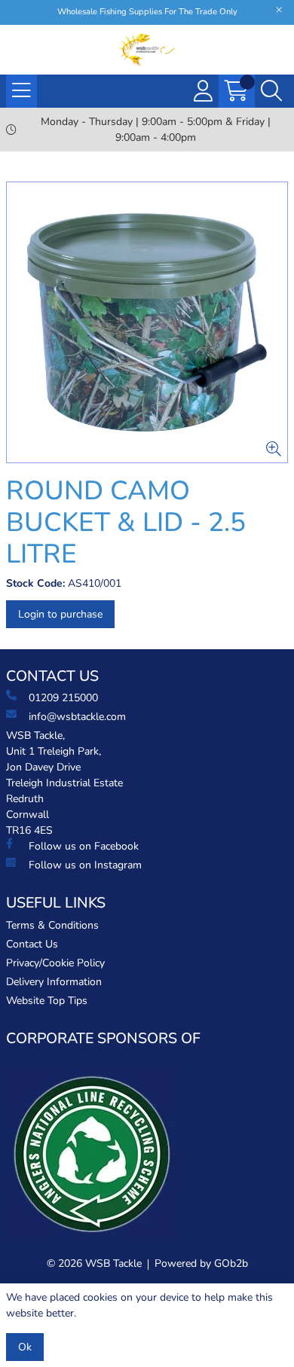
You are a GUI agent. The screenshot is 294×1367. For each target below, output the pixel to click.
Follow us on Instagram (85, 865)
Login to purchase (60, 614)
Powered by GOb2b (201, 1263)
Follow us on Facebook (84, 846)
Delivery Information (54, 982)
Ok (25, 1347)
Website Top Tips (46, 1000)
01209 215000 (63, 698)
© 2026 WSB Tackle (94, 1263)
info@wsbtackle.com (77, 716)
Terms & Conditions (52, 925)
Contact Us (32, 944)
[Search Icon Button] (271, 91)
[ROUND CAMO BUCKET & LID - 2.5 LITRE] (147, 322)
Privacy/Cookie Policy (55, 963)
